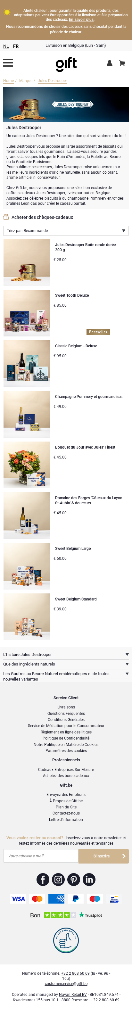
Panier (122, 63)
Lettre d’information (66, 819)
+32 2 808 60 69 (75, 973)
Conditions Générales (66, 719)
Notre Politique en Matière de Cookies (66, 744)
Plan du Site (66, 807)
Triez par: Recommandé (27, 230)
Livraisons (66, 707)
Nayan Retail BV (73, 994)
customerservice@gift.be (66, 983)
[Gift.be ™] (66, 63)
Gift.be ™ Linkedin (89, 879)
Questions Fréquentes (66, 713)
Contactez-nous (66, 813)
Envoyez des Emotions (66, 794)
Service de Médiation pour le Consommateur (66, 726)
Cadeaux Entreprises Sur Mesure (66, 769)
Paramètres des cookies (66, 750)
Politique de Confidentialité (66, 738)
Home (8, 81)
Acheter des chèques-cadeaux (42, 217)
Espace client (110, 63)
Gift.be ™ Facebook (43, 879)
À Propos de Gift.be (66, 801)
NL (6, 46)
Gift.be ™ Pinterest (73, 879)
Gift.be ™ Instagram (58, 879)
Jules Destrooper (52, 81)
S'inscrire (102, 856)
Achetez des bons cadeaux (66, 775)
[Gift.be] (8, 62)
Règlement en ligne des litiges (66, 732)
